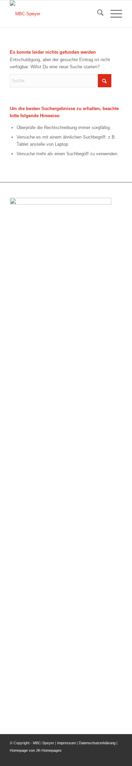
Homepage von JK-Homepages (36, 750)
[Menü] (113, 14)
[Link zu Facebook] (107, 757)
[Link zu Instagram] (117, 757)
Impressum (66, 743)
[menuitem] (97, 14)
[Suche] (97, 14)
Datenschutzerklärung (97, 743)
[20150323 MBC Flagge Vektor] (55, 14)
